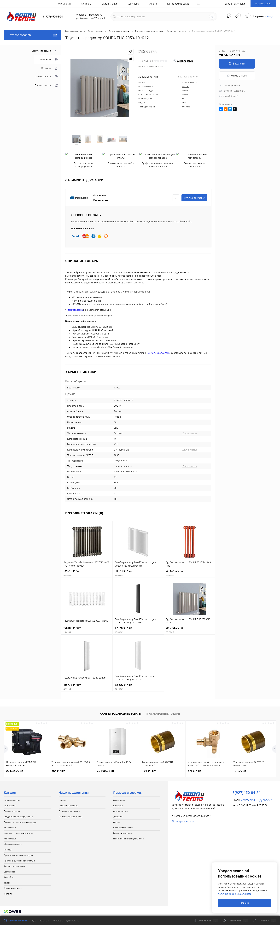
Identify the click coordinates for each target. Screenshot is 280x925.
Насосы (8, 850)
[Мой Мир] (230, 109)
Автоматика (10, 805)
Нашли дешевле (231, 85)
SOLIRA (185, 86)
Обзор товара (44, 59)
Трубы (7, 883)
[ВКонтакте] (221, 109)
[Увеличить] (100, 88)
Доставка (133, 3)
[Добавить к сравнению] (131, 59)
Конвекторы (10, 838)
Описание (46, 68)
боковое (186, 106)
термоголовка (75, 310)
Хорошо (244, 903)
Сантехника (9, 872)
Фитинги (8, 894)
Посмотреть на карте (183, 821)
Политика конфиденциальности (128, 838)
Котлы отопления (12, 800)
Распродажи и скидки (69, 811)
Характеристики (43, 77)
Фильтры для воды (13, 888)
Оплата (153, 3)
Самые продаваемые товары (120, 713)
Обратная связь (17, 920)
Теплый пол (9, 877)
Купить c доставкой (194, 198)
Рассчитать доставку (234, 90)
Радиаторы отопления (14, 866)
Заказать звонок (263, 3)
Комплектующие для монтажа (18, 833)
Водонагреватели (12, 811)
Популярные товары (68, 805)
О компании (64, 3)
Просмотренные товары (163, 713)
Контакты (86, 3)
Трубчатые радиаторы (158, 353)
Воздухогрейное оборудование (18, 816)
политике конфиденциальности (234, 894)
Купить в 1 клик (239, 75)
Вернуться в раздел (41, 51)
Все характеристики (188, 76)
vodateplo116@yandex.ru (257, 800)
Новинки (63, 800)
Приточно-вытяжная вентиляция (19, 861)
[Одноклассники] (226, 109)
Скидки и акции (110, 3)
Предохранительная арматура (18, 855)
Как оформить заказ (178, 3)
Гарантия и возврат (122, 833)
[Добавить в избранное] (131, 52)
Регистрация (239, 3)
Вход (227, 3)
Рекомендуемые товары (70, 816)
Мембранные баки (13, 844)
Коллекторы (10, 827)
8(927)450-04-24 (40, 920)
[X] (235, 109)
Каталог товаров (19, 35)
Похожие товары (43, 85)
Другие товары (189, 433)
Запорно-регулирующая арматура (20, 822)
